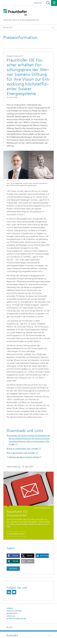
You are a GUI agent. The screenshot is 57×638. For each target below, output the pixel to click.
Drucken (13, 568)
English (38, 3)
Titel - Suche (48, 3)
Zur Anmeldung (16, 534)
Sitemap (10, 608)
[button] (13, 555)
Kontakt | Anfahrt (14, 611)
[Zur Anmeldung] (28, 489)
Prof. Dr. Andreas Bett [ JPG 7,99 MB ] (24, 449)
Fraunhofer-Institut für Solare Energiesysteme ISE (21, 20)
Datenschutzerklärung (16, 619)
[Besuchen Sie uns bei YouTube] (14, 592)
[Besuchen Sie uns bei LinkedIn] (9, 592)
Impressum (11, 616)
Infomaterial (12, 613)
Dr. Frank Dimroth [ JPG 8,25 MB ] (22, 453)
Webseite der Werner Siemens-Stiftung (24, 457)
